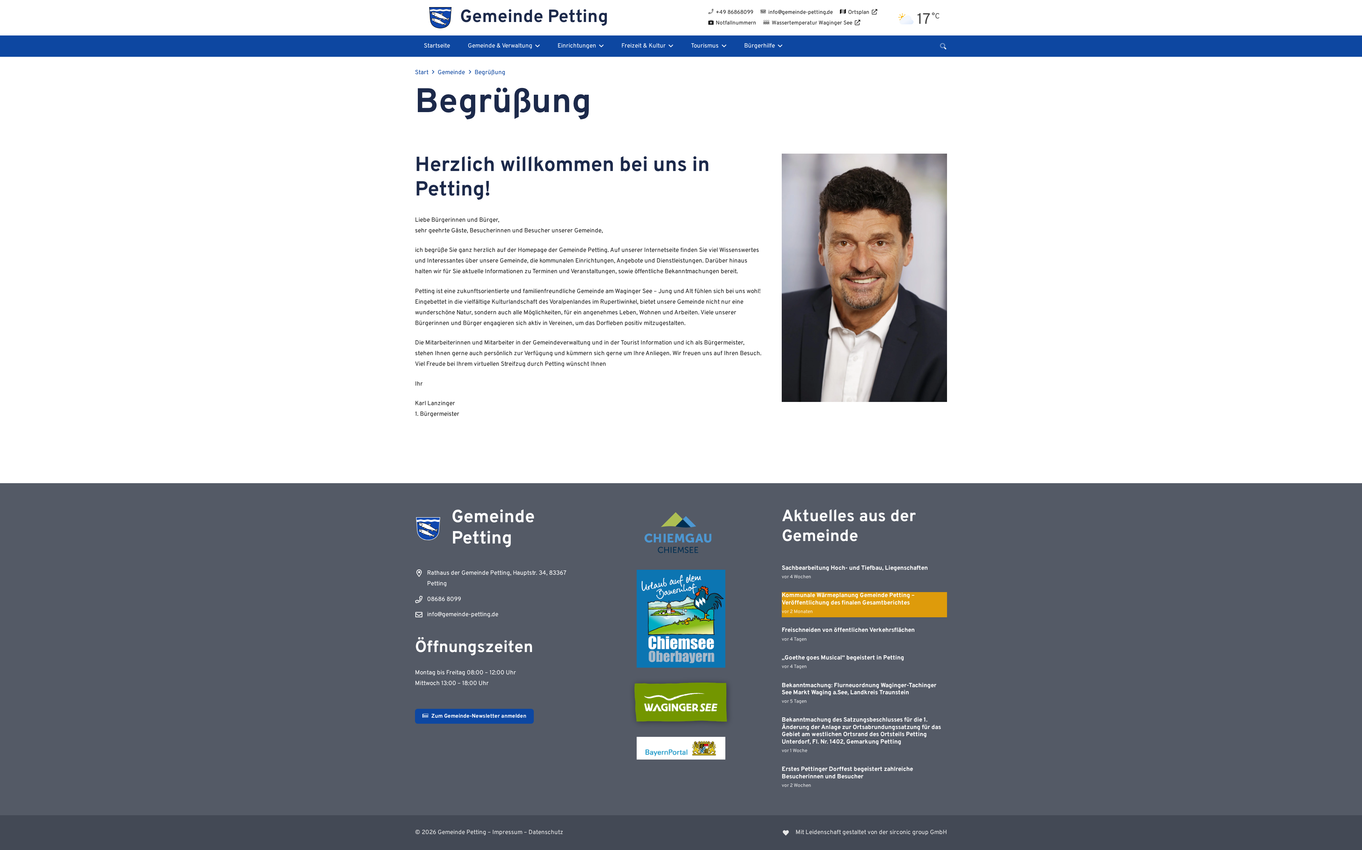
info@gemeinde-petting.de (462, 615)
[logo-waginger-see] (681, 702)
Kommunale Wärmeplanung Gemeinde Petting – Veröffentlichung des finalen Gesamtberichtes (848, 599)
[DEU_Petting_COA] (440, 17)
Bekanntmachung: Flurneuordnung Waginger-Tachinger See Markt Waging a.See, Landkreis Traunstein (859, 689)
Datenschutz (545, 833)
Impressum (507, 833)
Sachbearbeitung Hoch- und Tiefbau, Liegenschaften (855, 568)
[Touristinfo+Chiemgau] (681, 534)
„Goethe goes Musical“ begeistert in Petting (843, 658)
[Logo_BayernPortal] (681, 748)
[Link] (818, 832)
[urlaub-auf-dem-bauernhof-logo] (681, 619)
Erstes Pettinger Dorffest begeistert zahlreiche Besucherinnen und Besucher (847, 773)
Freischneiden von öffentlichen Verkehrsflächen (848, 630)
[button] (536, 46)
